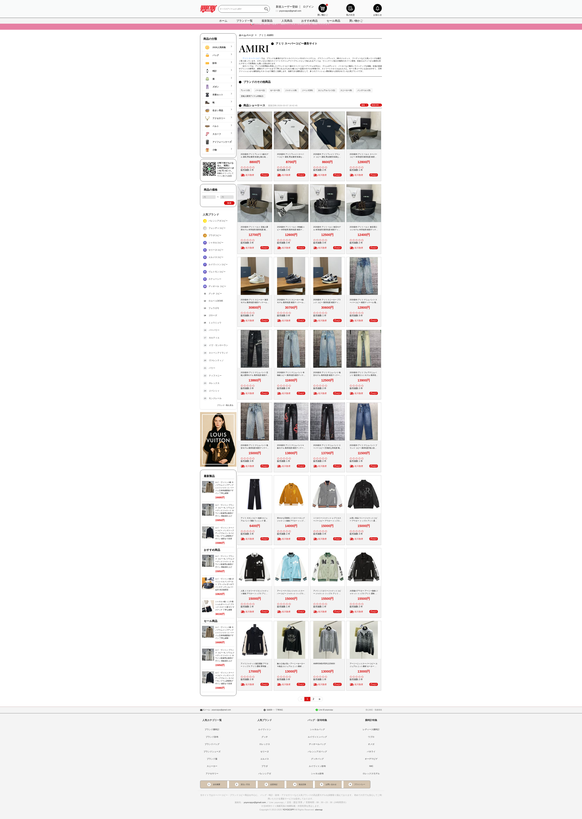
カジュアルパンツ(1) (326, 90)
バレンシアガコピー (218, 221)
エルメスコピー (216, 257)
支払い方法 (245, 784)
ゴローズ (213, 315)
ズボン (215, 87)
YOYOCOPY (288, 809)
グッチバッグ (317, 759)
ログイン (308, 6)
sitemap (319, 809)
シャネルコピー (216, 242)
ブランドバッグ (212, 744)
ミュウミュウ (215, 322)
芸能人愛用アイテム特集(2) (252, 96)
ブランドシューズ (212, 751)
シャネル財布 (317, 773)
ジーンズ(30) (307, 90)
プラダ (264, 766)
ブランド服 (212, 759)
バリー (212, 368)
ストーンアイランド (218, 353)
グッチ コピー (215, 293)
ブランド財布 (212, 737)
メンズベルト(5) (363, 90)
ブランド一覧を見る (225, 405)
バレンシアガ (264, 773)
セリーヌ (264, 751)
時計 (214, 71)
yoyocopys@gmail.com (290, 11)
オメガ (371, 744)
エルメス (264, 759)
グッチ (264, 737)
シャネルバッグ (317, 729)
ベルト (215, 126)
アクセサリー (218, 118)
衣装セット (217, 94)
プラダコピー (215, 235)
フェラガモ (214, 308)
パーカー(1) (260, 90)
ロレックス (214, 383)
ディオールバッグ (317, 744)
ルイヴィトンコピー (218, 264)
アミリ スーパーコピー (251, 58)
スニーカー (212, 766)
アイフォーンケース (221, 142)
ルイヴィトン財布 (317, 766)
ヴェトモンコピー (217, 271)
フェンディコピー (217, 228)
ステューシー (215, 279)
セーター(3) (275, 90)
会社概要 (216, 784)
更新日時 (375, 105)
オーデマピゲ (371, 759)
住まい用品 (217, 110)
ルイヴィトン (264, 729)
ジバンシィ (214, 390)
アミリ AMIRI (266, 35)
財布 (214, 63)
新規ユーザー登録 (287, 6)
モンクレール (215, 398)
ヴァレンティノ (216, 360)
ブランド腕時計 (212, 729)
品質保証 (274, 784)
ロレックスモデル (371, 773)
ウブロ (371, 737)
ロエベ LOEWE (216, 301)
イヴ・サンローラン (218, 345)
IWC (371, 766)
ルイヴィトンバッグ (317, 737)
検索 (229, 203)
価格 (363, 105)
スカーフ (216, 134)
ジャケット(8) (291, 90)
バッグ (215, 55)
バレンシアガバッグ (317, 751)
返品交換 (302, 784)
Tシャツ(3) (245, 90)
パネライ (371, 751)
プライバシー (359, 784)
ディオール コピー (217, 286)
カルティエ (214, 337)
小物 (214, 150)
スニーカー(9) (346, 90)
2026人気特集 (219, 47)
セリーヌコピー (216, 250)
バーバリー (214, 330)
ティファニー (215, 375)
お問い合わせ (331, 784)
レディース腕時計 (371, 729)
